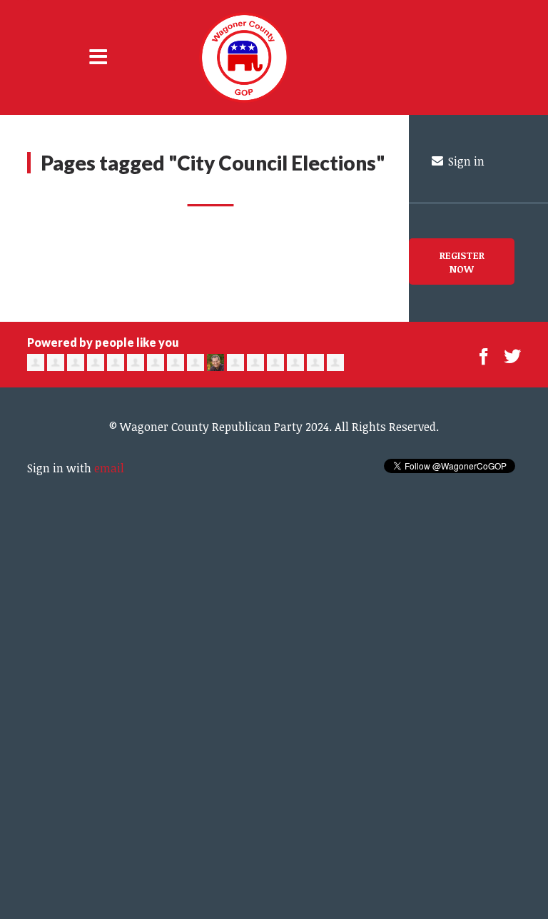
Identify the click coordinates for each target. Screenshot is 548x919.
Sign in (464, 161)
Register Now (462, 261)
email (109, 468)
